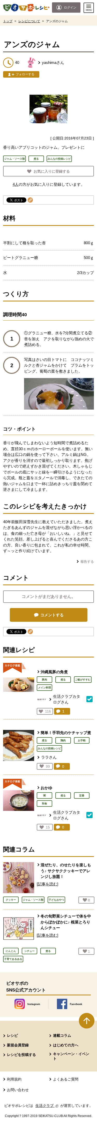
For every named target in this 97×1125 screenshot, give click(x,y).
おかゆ (46, 788)
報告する (87, 562)
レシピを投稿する (21, 1055)
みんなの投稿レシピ (49, 748)
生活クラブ (47, 1106)
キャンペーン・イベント (71, 1056)
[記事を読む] (47, 884)
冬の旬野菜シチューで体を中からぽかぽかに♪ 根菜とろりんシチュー (66, 922)
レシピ (12, 1035)
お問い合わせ (18, 1090)
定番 (81, 795)
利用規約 (14, 1079)
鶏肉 (63, 740)
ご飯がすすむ (83, 679)
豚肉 (44, 679)
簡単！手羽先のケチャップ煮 (66, 732)
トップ (7, 21)
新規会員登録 (18, 1045)
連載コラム (62, 1035)
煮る (63, 679)
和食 (44, 803)
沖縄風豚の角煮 (54, 672)
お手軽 (82, 740)
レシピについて (29, 21)
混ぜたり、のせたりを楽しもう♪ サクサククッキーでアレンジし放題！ (66, 871)
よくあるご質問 (65, 1079)
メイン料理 (44, 687)
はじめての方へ (65, 1045)
